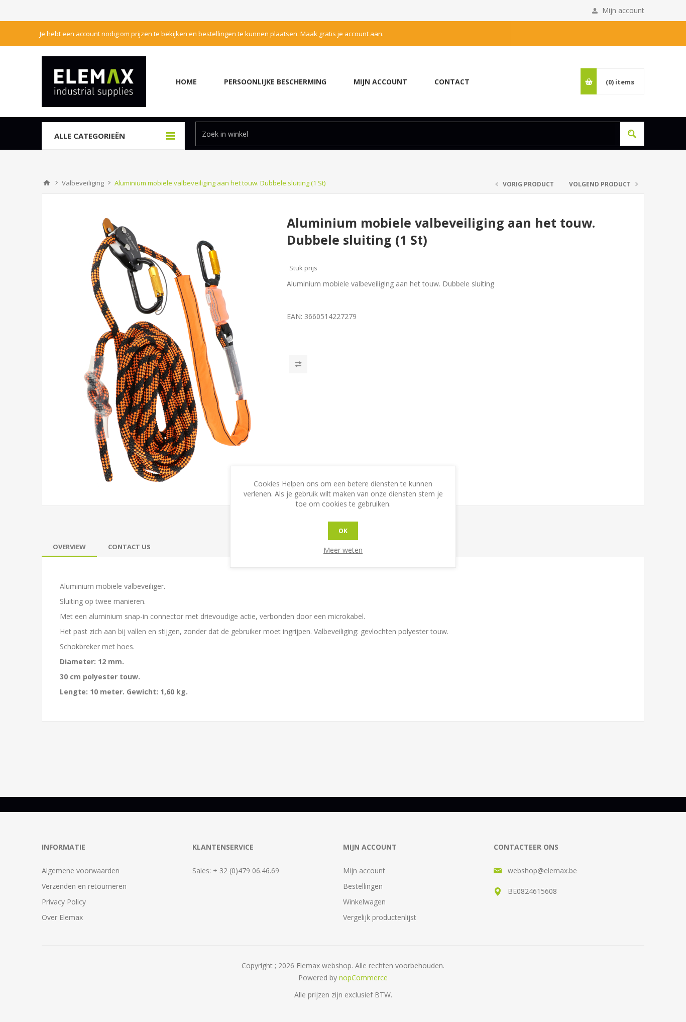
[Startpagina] (47, 183)
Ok (343, 531)
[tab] (69, 546)
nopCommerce (363, 977)
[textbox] (405, 134)
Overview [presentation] (69, 546)
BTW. (383, 994)
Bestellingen (363, 886)
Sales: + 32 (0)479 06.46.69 (235, 870)
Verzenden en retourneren (84, 886)
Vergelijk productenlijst (379, 917)
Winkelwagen (364, 901)
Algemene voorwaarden (81, 870)
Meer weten (343, 550)
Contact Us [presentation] (129, 546)
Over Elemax (62, 917)
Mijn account (623, 10)
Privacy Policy (64, 901)
